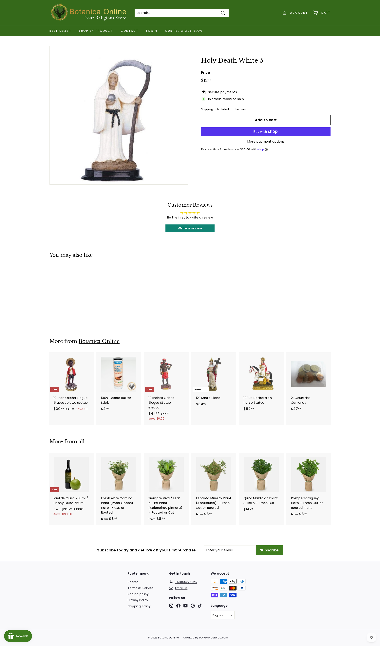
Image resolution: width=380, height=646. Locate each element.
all (82, 442)
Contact (130, 31)
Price (205, 72)
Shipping (207, 109)
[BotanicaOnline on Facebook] (178, 605)
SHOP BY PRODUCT (96, 31)
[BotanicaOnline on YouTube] (185, 605)
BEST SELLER (60, 31)
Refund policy (138, 594)
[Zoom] (119, 115)
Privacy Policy (138, 600)
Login (151, 31)
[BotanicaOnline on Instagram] (171, 605)
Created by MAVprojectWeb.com (205, 637)
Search (133, 582)
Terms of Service (141, 588)
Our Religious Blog (184, 31)
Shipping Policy (139, 606)
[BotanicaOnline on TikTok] (200, 605)
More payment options (266, 141)
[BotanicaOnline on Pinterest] (193, 605)
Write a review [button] (190, 228)
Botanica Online (99, 341)
